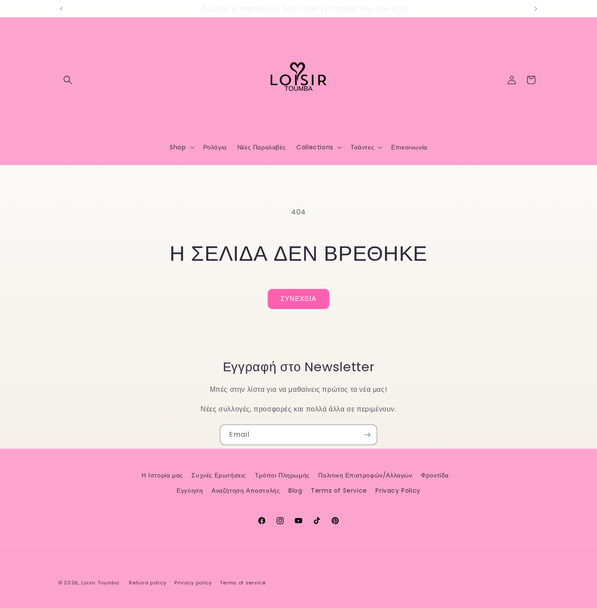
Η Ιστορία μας (162, 475)
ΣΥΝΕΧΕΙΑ (298, 298)
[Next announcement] (535, 8)
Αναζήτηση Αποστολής (246, 490)
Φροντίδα (435, 475)
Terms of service (242, 582)
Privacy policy (193, 582)
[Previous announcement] (61, 8)
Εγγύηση (190, 490)
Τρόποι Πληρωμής (282, 475)
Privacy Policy (397, 490)
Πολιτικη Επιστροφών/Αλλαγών (365, 475)
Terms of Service (339, 490)
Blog (295, 490)
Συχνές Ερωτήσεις (218, 475)
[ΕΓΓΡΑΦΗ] (367, 435)
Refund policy (147, 582)
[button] (67, 80)
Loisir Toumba (100, 582)
